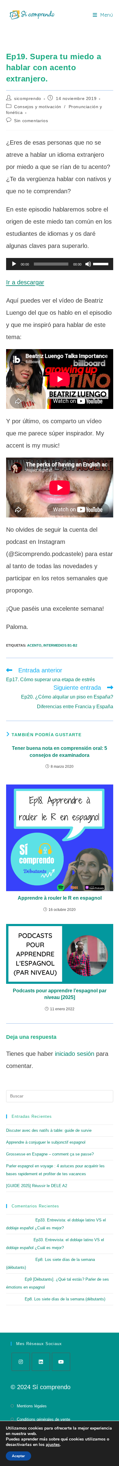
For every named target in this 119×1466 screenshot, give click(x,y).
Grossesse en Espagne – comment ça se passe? (50, 1154)
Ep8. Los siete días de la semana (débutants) (65, 1299)
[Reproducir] (14, 264)
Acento (34, 645)
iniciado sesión (74, 1053)
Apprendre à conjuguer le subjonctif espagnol (45, 1142)
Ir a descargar (25, 282)
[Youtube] (61, 1362)
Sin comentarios (31, 120)
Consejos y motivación (37, 106)
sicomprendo (27, 98)
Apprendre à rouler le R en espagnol (60, 898)
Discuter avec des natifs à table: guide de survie (49, 1130)
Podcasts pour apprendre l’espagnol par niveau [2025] (59, 994)
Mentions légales (32, 1406)
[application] (59, 264)
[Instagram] (21, 1362)
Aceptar (18, 1456)
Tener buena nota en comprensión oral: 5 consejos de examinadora (59, 751)
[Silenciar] (88, 264)
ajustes (53, 1444)
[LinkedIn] (41, 1362)
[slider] (101, 263)
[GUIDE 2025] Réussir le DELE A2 (36, 1185)
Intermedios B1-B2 (60, 645)
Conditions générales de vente (43, 1419)
